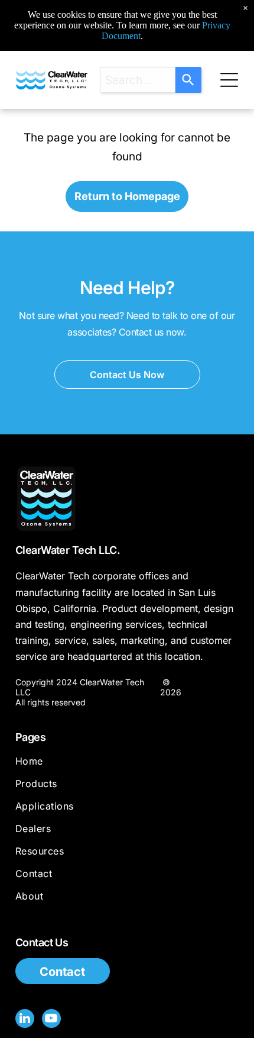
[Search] (188, 80)
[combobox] (137, 80)
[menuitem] (127, 766)
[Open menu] (229, 80)
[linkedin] (24, 1020)
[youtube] (51, 1020)
